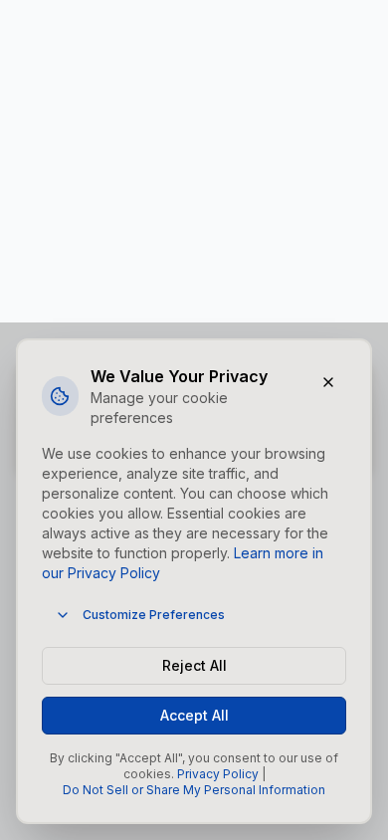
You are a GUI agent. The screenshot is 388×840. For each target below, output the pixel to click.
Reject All (194, 665)
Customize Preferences (154, 614)
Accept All (194, 715)
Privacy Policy (218, 773)
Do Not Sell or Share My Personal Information (194, 789)
